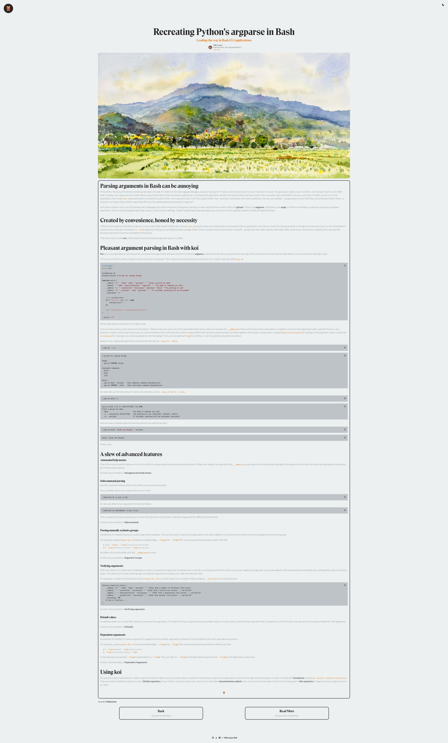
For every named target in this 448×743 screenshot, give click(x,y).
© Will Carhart (229, 738)
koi (125, 238)
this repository (306, 681)
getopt (239, 207)
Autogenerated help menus (137, 472)
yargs (283, 207)
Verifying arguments (134, 609)
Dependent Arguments (135, 662)
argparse (259, 207)
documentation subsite (230, 681)
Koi (102, 253)
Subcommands (131, 522)
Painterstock (111, 702)
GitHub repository (152, 681)
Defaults (128, 626)
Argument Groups (133, 557)
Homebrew (298, 678)
